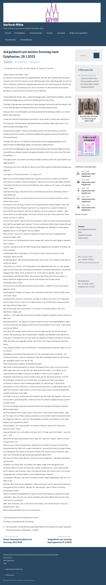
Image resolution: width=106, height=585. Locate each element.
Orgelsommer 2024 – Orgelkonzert (89, 175)
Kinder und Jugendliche (78, 33)
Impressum (10, 575)
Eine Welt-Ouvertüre (88, 75)
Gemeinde (61, 33)
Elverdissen (7, 557)
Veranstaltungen (36, 33)
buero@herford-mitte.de (90, 262)
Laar (5, 563)
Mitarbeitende (10, 40)
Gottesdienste (19, 33)
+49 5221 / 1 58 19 (87, 256)
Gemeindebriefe (26, 40)
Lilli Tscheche (34, 62)
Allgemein (8, 62)
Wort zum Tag (86, 69)
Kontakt (8, 33)
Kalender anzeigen (81, 214)
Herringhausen (8, 560)
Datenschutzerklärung (14, 569)
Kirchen (50, 33)
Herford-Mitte (13, 25)
